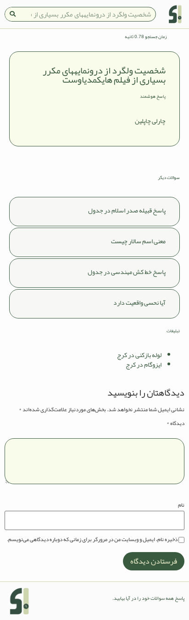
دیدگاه (175, 423)
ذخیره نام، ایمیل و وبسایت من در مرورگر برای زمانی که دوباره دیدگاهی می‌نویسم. (92, 539)
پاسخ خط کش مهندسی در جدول (127, 271)
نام (181, 505)
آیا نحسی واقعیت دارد (139, 302)
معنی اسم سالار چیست (138, 241)
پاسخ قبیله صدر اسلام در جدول (127, 210)
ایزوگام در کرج (143, 364)
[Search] (12, 14)
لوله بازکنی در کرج (139, 354)
